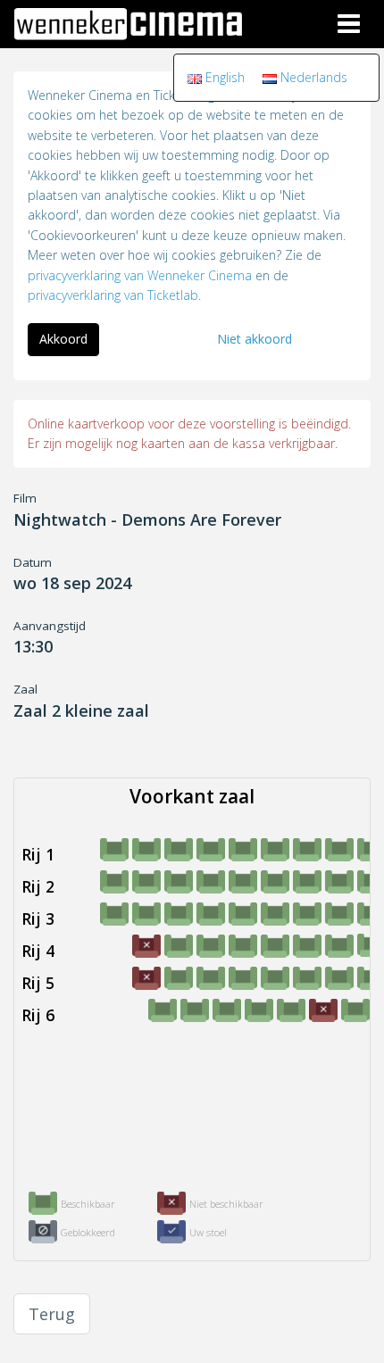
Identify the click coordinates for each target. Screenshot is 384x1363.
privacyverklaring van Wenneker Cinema (140, 275)
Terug (52, 1314)
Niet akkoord (254, 338)
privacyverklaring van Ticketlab (113, 295)
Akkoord (63, 338)
